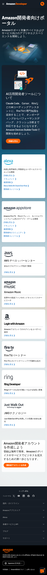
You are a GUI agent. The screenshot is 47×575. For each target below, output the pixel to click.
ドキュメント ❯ (10, 179)
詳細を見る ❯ (9, 175)
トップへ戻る (23, 491)
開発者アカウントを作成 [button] (16, 465)
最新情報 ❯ (8, 182)
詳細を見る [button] (13, 141)
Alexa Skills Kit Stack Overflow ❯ (16, 186)
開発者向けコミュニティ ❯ (14, 232)
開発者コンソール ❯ (12, 189)
